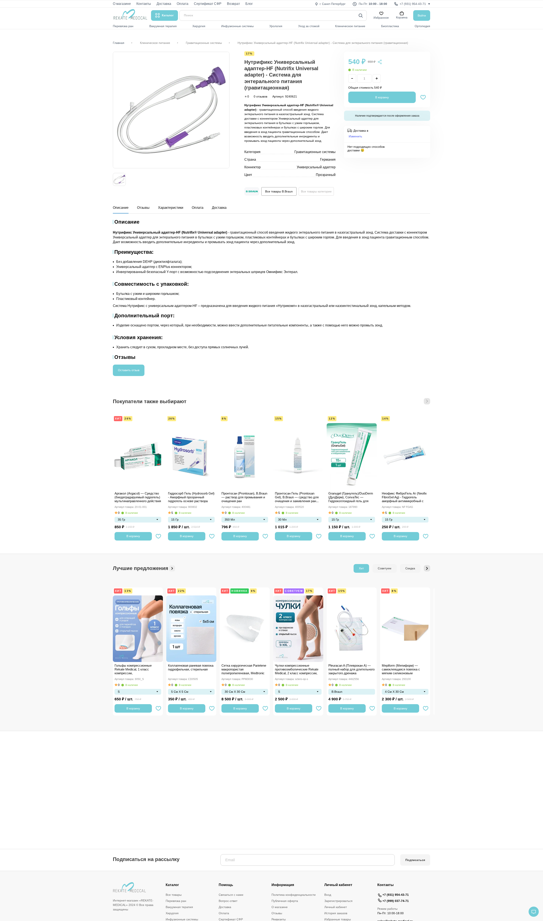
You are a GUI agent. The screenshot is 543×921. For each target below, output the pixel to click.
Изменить (355, 136)
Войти (422, 15)
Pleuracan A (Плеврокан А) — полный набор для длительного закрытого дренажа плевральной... (351, 670)
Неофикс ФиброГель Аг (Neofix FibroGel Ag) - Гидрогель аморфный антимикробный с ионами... (404, 497)
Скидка (410, 568)
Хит (118, 418)
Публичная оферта (285, 901)
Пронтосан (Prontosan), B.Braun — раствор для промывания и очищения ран (244, 497)
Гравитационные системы (204, 43)
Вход (327, 894)
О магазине (280, 907)
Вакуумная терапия (179, 907)
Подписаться (415, 860)
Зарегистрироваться (338, 901)
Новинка (239, 590)
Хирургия (172, 913)
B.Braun (337, 691)
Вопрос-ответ (228, 901)
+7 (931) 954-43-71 (395, 894)
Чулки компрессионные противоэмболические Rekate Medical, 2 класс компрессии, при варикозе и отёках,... (296, 670)
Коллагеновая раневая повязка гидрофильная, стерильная (190, 667)
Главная (118, 43)
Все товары (174, 894)
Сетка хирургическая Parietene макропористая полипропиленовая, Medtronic (243, 669)
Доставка (219, 207)
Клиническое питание (155, 43)
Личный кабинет (335, 907)
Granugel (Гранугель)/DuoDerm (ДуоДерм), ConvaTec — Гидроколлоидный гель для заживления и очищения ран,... (350, 497)
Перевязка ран (176, 901)
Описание (121, 207)
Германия (328, 159)
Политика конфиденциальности (294, 894)
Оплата (197, 207)
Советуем (384, 568)
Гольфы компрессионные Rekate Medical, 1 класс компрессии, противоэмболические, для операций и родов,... (134, 670)
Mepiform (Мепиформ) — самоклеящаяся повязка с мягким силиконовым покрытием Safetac (401, 670)
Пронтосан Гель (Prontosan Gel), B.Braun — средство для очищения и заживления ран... (297, 497)
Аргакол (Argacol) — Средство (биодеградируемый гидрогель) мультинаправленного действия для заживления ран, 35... (138, 497)
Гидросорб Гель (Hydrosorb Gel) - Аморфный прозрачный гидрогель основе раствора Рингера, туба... (191, 497)
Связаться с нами (231, 894)
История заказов (335, 913)
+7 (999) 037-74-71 (395, 901)
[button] (427, 401)
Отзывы (143, 207)
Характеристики (170, 207)
